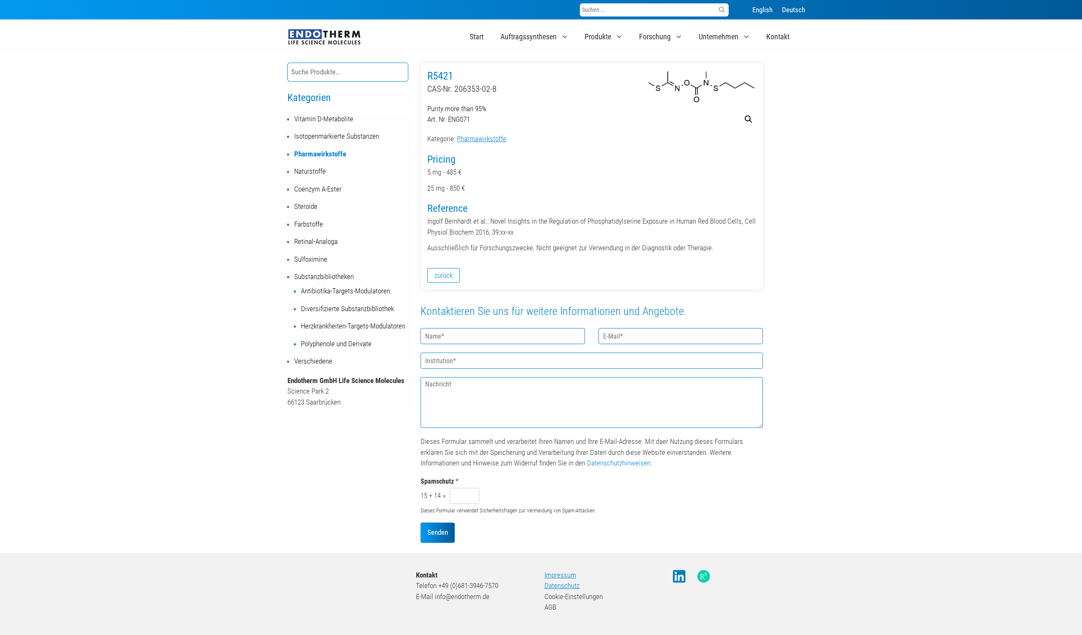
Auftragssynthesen (528, 36)
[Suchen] (722, 9)
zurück (443, 275)
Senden (437, 532)
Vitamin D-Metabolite (323, 119)
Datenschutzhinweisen (618, 463)
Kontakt (778, 36)
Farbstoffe (308, 224)
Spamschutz (440, 481)
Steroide (305, 206)
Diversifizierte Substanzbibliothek (347, 308)
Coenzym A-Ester (318, 189)
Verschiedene (313, 361)
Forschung (655, 36)
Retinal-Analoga (316, 241)
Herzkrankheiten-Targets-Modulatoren (353, 326)
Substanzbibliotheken (324, 276)
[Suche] (400, 72)
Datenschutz (561, 585)
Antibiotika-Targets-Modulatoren (345, 291)
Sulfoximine (310, 259)
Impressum (560, 575)
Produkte (598, 36)
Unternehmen (718, 36)
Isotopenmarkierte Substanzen (336, 136)
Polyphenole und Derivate (336, 343)
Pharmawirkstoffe (481, 138)
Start (477, 36)
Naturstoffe (310, 171)
